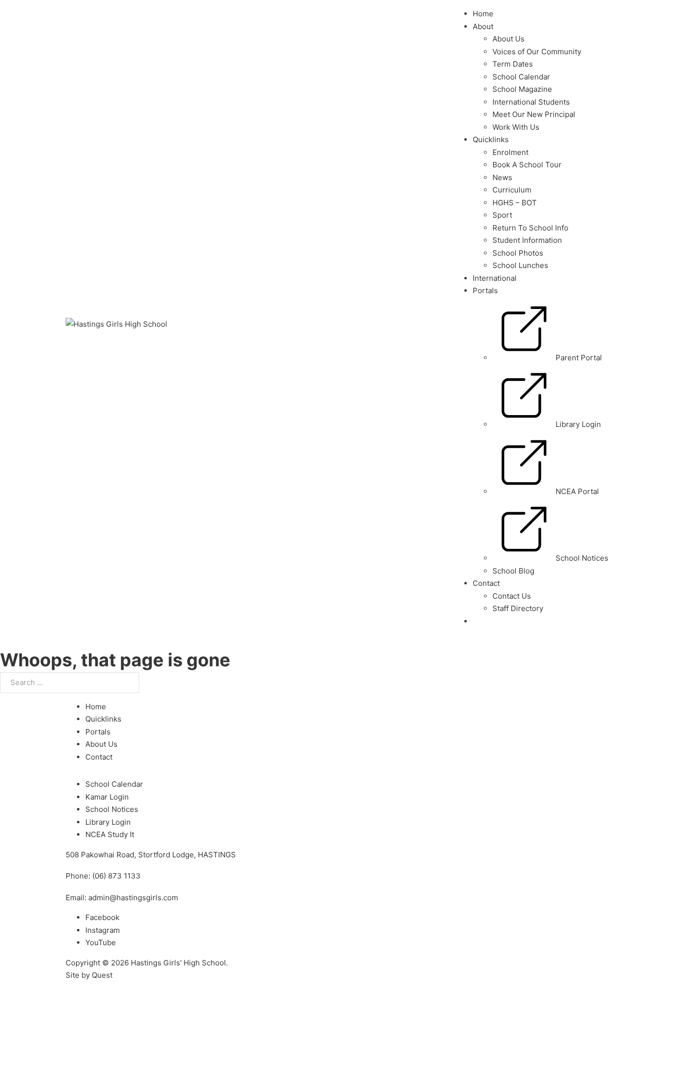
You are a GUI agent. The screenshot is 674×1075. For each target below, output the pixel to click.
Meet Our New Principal (533, 114)
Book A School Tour (527, 164)
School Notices (111, 809)
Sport (502, 215)
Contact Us (511, 596)
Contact (98, 757)
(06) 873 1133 (116, 876)
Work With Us (515, 127)
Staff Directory (517, 608)
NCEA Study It (109, 834)
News (502, 177)
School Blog (513, 571)
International (495, 278)
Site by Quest (89, 975)
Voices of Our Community (536, 51)
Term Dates (512, 64)
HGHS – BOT (514, 202)
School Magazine (522, 89)
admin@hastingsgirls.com (133, 897)
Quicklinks (491, 139)
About (483, 26)
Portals (485, 290)
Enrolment (510, 152)
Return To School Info (530, 227)
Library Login (108, 822)
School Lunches (520, 265)
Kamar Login (107, 797)
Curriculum (511, 189)
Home (483, 13)
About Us (508, 38)
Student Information (527, 240)
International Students (531, 102)
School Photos (517, 253)
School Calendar (521, 76)
